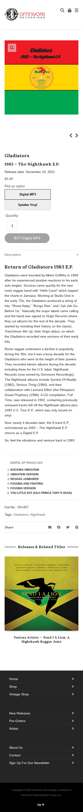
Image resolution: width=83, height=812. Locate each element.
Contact (15, 755)
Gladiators (20, 514)
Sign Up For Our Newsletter (29, 763)
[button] (12, 48)
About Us (16, 747)
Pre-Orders (17, 721)
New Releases (19, 713)
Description (13, 254)
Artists (13, 728)
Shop (13, 686)
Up (39, 804)
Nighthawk (37, 514)
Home (13, 679)
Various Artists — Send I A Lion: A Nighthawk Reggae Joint (42, 639)
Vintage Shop (19, 694)
